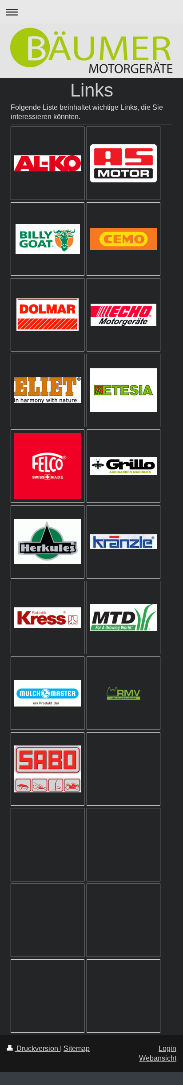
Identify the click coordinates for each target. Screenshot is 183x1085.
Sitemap (77, 1048)
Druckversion (37, 1048)
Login (167, 1048)
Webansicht (157, 1058)
